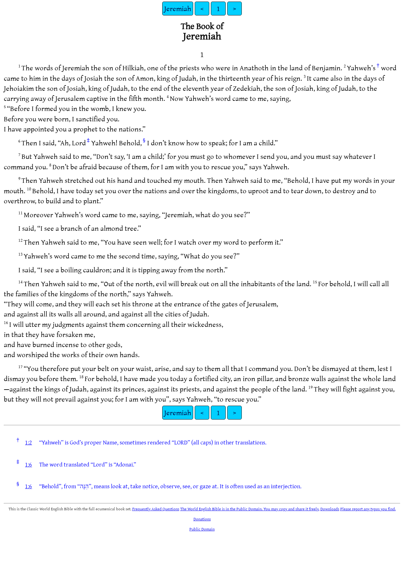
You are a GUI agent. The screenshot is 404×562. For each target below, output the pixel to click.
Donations (202, 519)
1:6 (28, 464)
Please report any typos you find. (368, 509)
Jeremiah (177, 8)
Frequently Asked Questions (155, 509)
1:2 (28, 442)
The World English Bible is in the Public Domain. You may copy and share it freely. (249, 509)
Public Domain (202, 529)
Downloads (329, 509)
